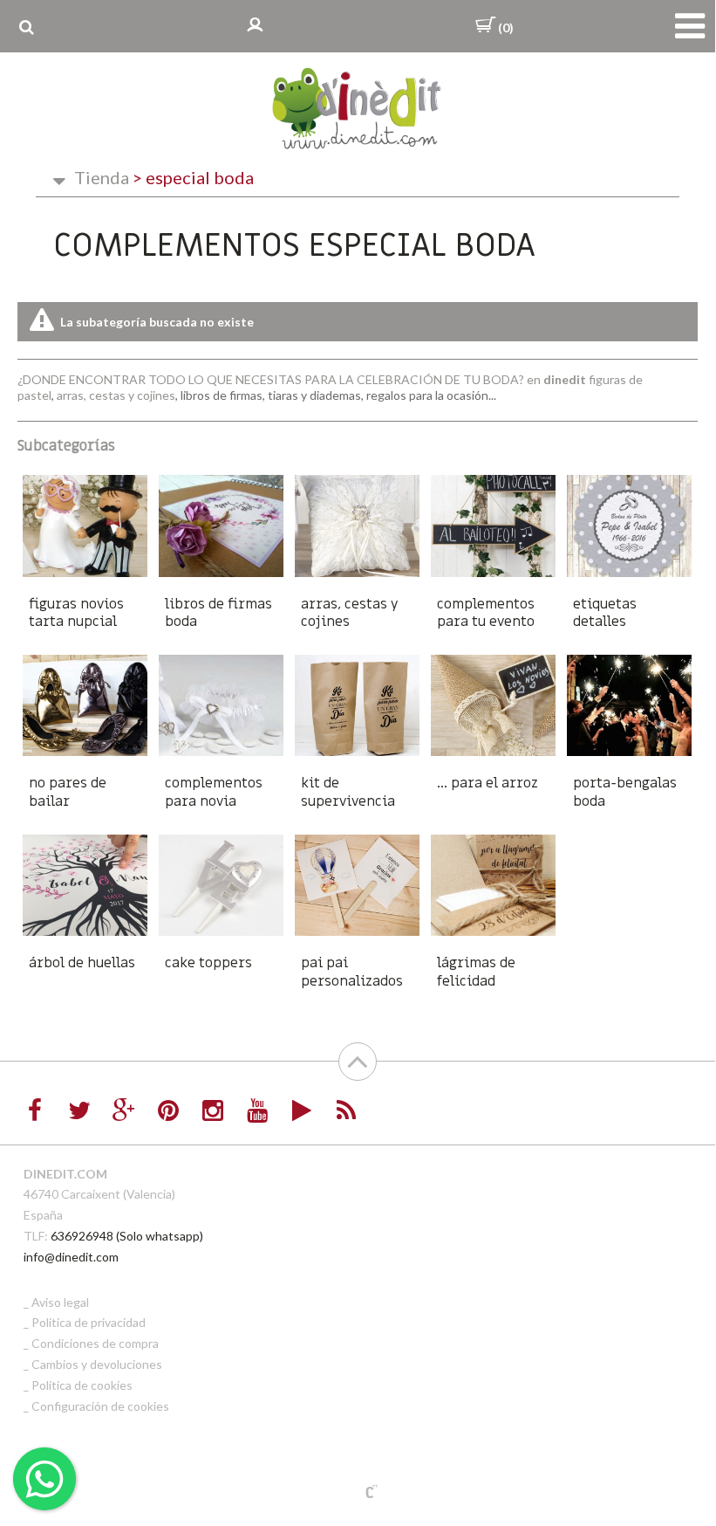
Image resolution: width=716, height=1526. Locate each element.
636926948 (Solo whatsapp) (127, 1235)
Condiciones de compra (95, 1343)
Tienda (101, 177)
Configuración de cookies (100, 1406)
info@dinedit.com (71, 1256)
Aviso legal (60, 1302)
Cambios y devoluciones (96, 1364)
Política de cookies (82, 1385)
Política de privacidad (88, 1322)
